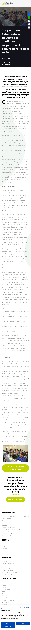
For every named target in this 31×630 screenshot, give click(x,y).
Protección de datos (7, 598)
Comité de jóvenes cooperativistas (11, 529)
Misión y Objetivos (6, 518)
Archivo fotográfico (6, 589)
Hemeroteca (5, 591)
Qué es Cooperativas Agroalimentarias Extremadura (15, 516)
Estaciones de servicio (7, 574)
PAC (3, 553)
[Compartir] (29, 14)
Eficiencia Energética (7, 568)
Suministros (5, 551)
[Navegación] (24, 3)
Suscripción (5, 585)
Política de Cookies (7, 596)
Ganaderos (5, 548)
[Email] (29, 27)
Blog (3, 593)
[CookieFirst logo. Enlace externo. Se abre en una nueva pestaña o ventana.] (1, 609)
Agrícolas (4, 546)
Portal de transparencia (8, 600)
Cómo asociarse (6, 531)
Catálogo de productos (8, 563)
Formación (4, 561)
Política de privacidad (24, 607)
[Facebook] (29, 21)
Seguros (4, 566)
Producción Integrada (7, 570)
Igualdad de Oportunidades (9, 527)
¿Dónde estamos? (6, 521)
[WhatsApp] (29, 17)
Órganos (4, 523)
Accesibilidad (5, 602)
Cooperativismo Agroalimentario (10, 536)
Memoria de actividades (8, 533)
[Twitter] (29, 24)
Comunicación (6, 64)
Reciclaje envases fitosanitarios (10, 572)
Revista (4, 587)
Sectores (4, 544)
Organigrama (5, 525)
